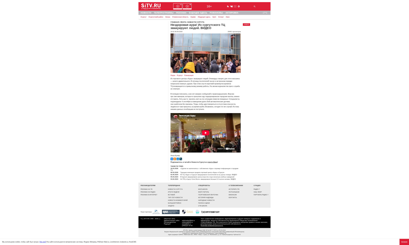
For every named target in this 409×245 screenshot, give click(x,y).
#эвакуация (188, 75)
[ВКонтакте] (172, 159)
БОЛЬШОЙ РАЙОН (174, 203)
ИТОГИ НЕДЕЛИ (173, 192)
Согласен (404, 242)
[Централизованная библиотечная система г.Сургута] (172, 212)
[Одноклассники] (175, 159)
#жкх (228, 17)
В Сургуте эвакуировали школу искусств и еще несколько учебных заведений (207, 177)
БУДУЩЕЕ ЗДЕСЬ (198, 13)
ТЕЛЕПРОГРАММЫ (164, 13)
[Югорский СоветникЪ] (188, 212)
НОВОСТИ (146, 13)
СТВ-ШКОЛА (202, 206)
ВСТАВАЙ (171, 195)
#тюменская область (180, 17)
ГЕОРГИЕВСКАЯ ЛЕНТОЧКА (208, 195)
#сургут (143, 17)
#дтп (214, 17)
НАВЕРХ (246, 24)
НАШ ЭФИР (258, 192)
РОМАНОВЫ (216, 13)
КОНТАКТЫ (233, 197)
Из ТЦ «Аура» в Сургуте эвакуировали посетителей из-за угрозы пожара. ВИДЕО (208, 174)
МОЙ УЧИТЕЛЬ (203, 192)
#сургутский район (156, 17)
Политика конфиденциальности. (212, 225)
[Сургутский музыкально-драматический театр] (211, 212)
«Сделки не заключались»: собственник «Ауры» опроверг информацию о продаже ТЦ (204, 169)
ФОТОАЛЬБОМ (234, 192)
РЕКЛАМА (181, 13)
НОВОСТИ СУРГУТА (175, 189)
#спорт (221, 17)
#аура (173, 75)
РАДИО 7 (257, 189)
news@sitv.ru (186, 224)
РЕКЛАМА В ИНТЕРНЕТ (149, 195)
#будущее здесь (204, 17)
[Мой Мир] (177, 159)
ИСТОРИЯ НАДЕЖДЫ (205, 197)
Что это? (42, 242)
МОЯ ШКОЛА (202, 189)
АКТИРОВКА (231, 13)
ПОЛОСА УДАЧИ (204, 203)
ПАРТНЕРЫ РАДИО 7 (261, 195)
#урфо (193, 17)
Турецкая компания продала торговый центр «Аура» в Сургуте (202, 172)
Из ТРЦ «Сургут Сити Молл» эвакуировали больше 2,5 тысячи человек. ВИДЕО (208, 179)
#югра (167, 17)
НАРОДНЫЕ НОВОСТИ (206, 200)
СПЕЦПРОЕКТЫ (204, 185)
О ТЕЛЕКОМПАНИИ (236, 185)
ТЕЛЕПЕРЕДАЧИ (174, 185)
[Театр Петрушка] (198, 212)
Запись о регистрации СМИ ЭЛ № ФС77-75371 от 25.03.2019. (207, 230)
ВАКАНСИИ (233, 195)
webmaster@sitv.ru (188, 220)
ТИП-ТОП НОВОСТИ (175, 197)
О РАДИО (257, 185)
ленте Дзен (212, 162)
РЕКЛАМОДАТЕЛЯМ (148, 185)
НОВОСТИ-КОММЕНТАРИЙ (178, 200)
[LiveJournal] (180, 159)
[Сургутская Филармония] (157, 212)
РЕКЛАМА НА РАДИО (148, 192)
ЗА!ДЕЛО (171, 206)
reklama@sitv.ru (187, 222)
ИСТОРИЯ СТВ (234, 189)
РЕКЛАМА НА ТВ (146, 189)
